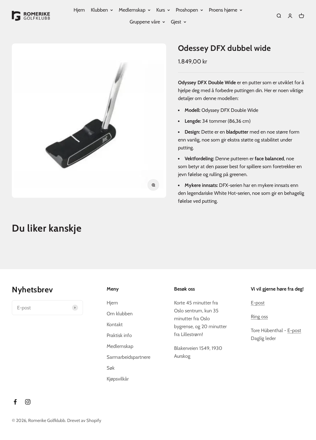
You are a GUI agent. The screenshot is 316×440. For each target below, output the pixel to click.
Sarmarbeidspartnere (128, 357)
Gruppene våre (145, 22)
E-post (258, 303)
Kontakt (115, 324)
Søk (111, 368)
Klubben (99, 10)
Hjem (79, 10)
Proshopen (187, 10)
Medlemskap (132, 10)
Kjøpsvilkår (118, 379)
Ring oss (259, 317)
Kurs (160, 10)
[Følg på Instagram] (27, 402)
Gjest (176, 22)
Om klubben (120, 314)
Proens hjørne (223, 10)
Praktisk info (119, 335)
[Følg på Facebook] (15, 402)
